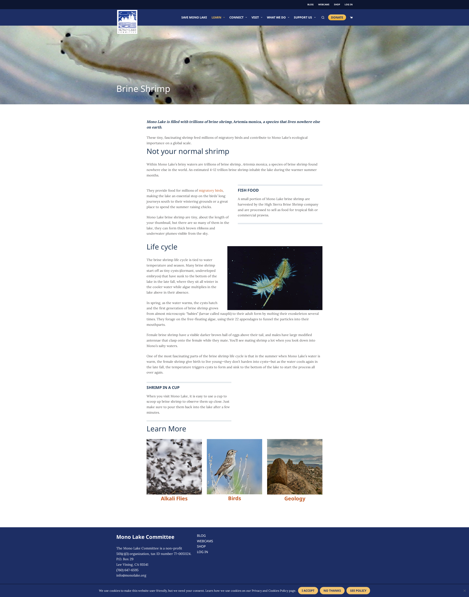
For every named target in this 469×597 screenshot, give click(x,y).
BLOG (310, 4)
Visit (255, 17)
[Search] (323, 17)
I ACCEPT (308, 591)
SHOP (337, 4)
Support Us (303, 17)
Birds (234, 498)
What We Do (276, 17)
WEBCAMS (323, 4)
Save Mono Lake (194, 17)
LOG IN (349, 4)
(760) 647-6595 (127, 570)
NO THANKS (332, 591)
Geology (294, 498)
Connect (236, 17)
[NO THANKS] (464, 590)
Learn (216, 17)
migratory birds (211, 190)
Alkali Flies (174, 498)
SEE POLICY (358, 591)
